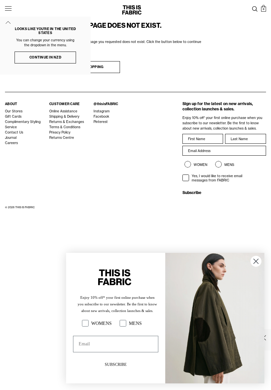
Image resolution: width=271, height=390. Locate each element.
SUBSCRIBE (116, 364)
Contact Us (14, 132)
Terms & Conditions (64, 127)
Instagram (102, 111)
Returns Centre (61, 138)
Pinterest (101, 122)
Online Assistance (63, 111)
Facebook (101, 116)
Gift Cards (13, 116)
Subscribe (191, 192)
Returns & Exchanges (66, 122)
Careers (11, 143)
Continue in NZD (45, 57)
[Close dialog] (256, 261)
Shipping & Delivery (64, 116)
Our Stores (13, 111)
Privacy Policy (59, 132)
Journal (11, 138)
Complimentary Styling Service (23, 124)
